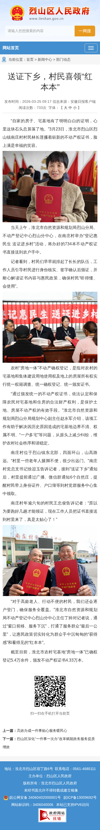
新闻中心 (45, 59)
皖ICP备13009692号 (80, 797)
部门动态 (63, 59)
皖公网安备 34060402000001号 (34, 797)
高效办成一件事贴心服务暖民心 (42, 730)
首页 (30, 59)
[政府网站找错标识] (52, 815)
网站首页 (11, 48)
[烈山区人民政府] (50, 13)
